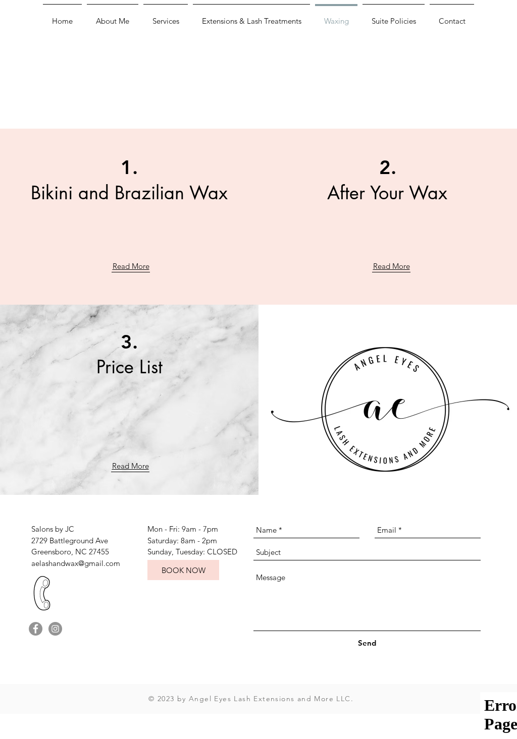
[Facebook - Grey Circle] (35, 629)
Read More (131, 266)
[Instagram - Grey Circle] (55, 629)
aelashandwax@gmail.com (75, 563)
